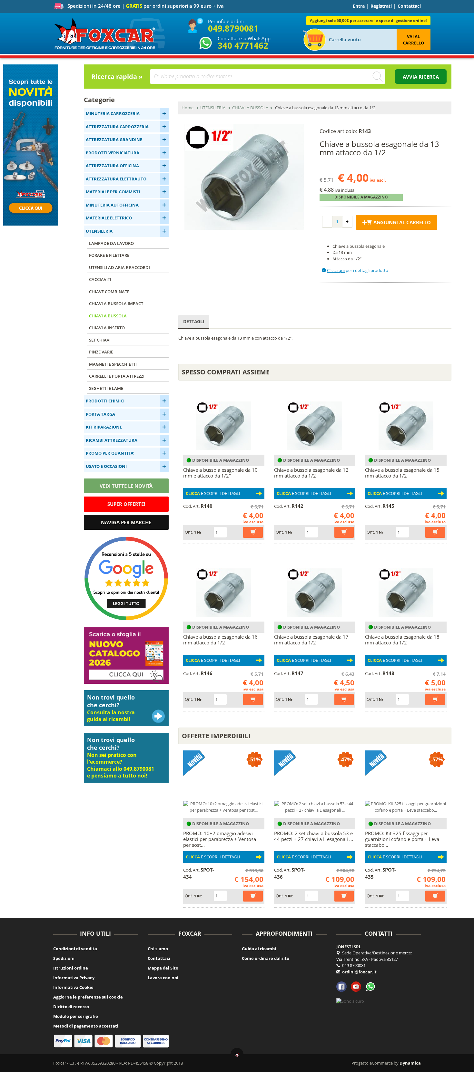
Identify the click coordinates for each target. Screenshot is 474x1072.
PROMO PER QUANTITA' (110, 453)
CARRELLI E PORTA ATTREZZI (116, 376)
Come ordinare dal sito (265, 958)
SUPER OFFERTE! (126, 504)
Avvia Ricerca (421, 76)
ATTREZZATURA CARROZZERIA (117, 127)
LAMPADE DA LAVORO (111, 243)
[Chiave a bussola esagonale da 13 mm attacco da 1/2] (244, 177)
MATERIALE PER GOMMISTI (113, 192)
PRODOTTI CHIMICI (105, 401)
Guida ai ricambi (259, 948)
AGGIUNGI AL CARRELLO (401, 222)
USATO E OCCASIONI (106, 466)
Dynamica (410, 1063)
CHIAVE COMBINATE (109, 292)
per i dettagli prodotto (357, 270)
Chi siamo (158, 948)
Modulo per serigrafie (75, 1016)
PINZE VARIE (101, 352)
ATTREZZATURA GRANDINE (114, 139)
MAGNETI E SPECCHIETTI (113, 364)
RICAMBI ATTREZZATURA (111, 440)
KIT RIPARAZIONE (104, 427)
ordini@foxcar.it (359, 972)
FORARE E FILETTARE (109, 255)
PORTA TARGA (100, 414)
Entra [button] (359, 6)
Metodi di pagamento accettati (85, 1026)
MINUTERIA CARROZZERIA (113, 113)
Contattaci (409, 6)
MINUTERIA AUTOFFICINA (112, 205)
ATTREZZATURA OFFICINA (112, 166)
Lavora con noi (163, 977)
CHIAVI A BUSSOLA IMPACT (116, 303)
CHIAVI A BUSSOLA (108, 316)
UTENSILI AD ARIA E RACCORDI (119, 267)
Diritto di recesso (71, 1006)
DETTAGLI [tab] (193, 321)
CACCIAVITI (100, 279)
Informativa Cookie (73, 987)
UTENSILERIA (99, 231)
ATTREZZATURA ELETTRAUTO (116, 179)
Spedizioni (63, 958)
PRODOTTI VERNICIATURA (112, 153)
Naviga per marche (126, 522)
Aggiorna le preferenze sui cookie (88, 997)
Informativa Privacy (73, 977)
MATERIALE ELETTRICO (109, 218)
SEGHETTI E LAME (106, 388)
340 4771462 (243, 45)
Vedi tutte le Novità (126, 486)
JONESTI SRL (348, 947)
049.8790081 (233, 28)
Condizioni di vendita (75, 948)
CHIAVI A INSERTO (107, 328)
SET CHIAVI (100, 340)
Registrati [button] (381, 6)
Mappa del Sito (163, 968)
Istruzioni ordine (70, 968)
